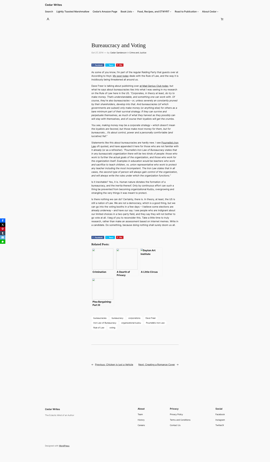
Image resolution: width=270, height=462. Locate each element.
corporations (134, 318)
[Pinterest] (2, 229)
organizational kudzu (131, 323)
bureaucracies (100, 318)
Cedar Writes (53, 4)
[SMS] (2, 242)
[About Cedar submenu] (217, 11)
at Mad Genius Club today (154, 85)
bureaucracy (117, 318)
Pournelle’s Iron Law (155, 323)
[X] (2, 225)
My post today (121, 75)
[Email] (2, 237)
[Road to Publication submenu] (198, 11)
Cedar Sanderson (118, 52)
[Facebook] (2, 220)
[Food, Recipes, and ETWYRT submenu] (170, 11)
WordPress (64, 446)
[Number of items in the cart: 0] (222, 19)
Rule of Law (98, 327)
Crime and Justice (137, 52)
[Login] (48, 19)
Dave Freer (151, 318)
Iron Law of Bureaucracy (104, 323)
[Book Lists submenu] (133, 11)
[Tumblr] (2, 233)
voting (112, 327)
